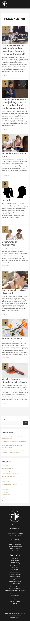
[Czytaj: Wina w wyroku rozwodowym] (15, 233)
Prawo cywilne (5, 481)
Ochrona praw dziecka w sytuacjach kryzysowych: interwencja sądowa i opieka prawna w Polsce (14, 103)
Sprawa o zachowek (15, 572)
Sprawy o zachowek (15, 583)
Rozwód (6, 199)
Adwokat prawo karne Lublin (8, 476)
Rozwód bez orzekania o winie (14, 155)
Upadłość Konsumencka (15, 579)
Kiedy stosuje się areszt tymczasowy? (11, 452)
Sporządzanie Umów (15, 576)
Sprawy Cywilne (15, 569)
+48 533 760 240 (17, 545)
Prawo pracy (5, 489)
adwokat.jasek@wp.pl (16, 546)
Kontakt (15, 605)
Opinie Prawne (15, 558)
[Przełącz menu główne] (26, 4)
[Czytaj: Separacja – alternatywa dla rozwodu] (15, 279)
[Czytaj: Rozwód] (15, 189)
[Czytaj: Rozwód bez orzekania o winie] (15, 143)
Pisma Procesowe (15, 560)
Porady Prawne (15, 562)
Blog (15, 598)
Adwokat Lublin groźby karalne (9, 468)
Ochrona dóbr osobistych (15, 588)
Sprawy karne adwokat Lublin (9, 500)
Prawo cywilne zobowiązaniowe (9, 484)
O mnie (15, 603)
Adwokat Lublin (5, 465)
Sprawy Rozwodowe (15, 565)
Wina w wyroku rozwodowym (9, 243)
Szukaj (3, 419)
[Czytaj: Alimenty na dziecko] (15, 328)
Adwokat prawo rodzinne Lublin (9, 479)
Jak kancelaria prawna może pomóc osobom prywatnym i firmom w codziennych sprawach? (14, 49)
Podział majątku (15, 595)
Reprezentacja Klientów (15, 578)
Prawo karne (5, 487)
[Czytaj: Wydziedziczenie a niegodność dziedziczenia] (15, 370)
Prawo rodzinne (5, 492)
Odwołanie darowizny (15, 593)
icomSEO (18, 617)
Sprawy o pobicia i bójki (15, 585)
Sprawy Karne (15, 567)
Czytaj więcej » (5, 75)
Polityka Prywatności (15, 601)
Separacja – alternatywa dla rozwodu (14, 291)
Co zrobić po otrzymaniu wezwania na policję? (13, 450)
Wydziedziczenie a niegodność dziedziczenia (14, 381)
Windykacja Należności (15, 564)
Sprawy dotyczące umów (15, 574)
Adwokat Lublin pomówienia (8, 471)
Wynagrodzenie (15, 600)
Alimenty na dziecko (12, 338)
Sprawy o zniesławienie (15, 581)
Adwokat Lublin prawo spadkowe (10, 473)
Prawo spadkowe (6, 494)
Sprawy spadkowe (15, 571)
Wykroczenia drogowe (15, 587)
